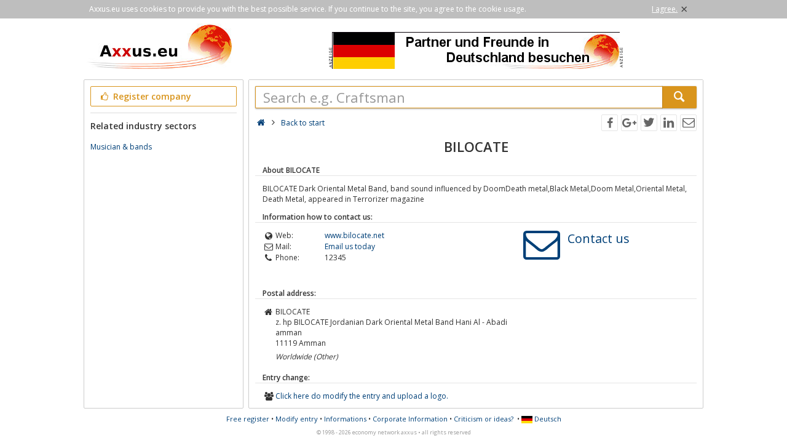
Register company (151, 96)
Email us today (350, 246)
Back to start (303, 123)
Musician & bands (121, 147)
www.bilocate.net (354, 235)
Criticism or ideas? (483, 418)
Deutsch (546, 418)
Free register (247, 418)
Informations (345, 418)
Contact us (599, 238)
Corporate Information (410, 418)
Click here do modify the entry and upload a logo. (361, 396)
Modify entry (296, 418)
